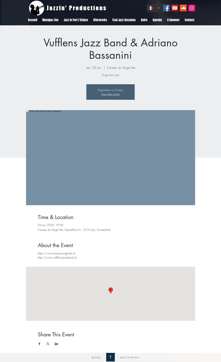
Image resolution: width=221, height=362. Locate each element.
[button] (50, 20)
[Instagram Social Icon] (191, 8)
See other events (110, 94)
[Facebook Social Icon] (166, 8)
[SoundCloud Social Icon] (183, 8)
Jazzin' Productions (129, 357)
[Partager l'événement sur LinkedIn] (56, 343)
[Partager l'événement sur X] (48, 343)
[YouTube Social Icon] (174, 8)
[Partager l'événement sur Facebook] (39, 343)
